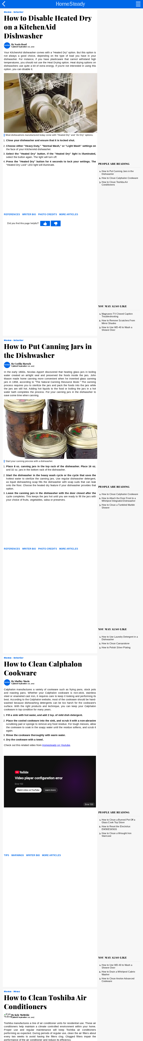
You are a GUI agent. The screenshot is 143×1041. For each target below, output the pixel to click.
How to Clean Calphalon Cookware (120, 178)
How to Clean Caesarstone (116, 643)
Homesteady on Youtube (56, 745)
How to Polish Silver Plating (116, 647)
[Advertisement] (29, 190)
